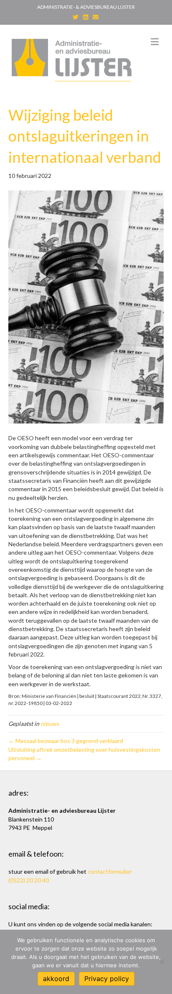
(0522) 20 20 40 (28, 880)
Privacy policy (106, 978)
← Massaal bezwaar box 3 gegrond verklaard (65, 740)
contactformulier (110, 871)
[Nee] (161, 962)
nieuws (49, 723)
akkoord (56, 978)
